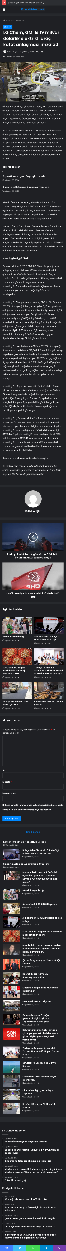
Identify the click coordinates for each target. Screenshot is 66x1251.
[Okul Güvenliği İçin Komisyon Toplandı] (11, 1094)
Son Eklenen (33, 831)
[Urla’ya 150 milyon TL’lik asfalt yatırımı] (17, 690)
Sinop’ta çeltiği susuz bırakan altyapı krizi (27, 2)
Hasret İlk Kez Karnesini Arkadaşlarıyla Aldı (35, 975)
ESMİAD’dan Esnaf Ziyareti (37, 1001)
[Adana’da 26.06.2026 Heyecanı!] (11, 908)
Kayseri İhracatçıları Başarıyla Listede (23, 176)
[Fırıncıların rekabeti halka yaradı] (49, 690)
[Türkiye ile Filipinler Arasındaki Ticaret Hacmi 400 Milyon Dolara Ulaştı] (49, 656)
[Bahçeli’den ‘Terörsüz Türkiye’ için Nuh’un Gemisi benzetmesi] (11, 854)
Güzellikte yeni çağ (13, 636)
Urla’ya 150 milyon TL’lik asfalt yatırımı (15, 703)
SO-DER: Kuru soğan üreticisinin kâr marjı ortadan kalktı (13, 670)
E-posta (7, 782)
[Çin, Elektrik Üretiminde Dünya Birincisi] (11, 1067)
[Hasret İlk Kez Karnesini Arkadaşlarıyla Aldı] (11, 978)
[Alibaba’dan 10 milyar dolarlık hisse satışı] (49, 625)
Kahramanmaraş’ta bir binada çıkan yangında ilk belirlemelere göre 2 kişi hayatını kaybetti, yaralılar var (40, 1034)
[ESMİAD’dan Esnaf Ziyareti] (11, 1005)
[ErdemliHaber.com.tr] (33, 9)
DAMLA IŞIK (12, 52)
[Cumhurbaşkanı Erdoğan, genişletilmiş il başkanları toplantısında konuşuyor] (11, 1019)
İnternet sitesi (9, 793)
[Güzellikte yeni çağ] (17, 625)
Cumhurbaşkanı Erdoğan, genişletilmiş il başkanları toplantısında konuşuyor (36, 1018)
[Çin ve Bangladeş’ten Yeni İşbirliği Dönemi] (11, 964)
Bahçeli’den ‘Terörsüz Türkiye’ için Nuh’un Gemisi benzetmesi (41, 852)
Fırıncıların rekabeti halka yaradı (48, 703)
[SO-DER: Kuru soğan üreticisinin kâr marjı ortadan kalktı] (17, 656)
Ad (4, 770)
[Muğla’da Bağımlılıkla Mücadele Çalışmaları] (11, 992)
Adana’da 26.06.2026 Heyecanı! (40, 904)
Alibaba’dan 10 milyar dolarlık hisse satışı (46, 638)
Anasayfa (9, 20)
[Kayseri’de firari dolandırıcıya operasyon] (11, 1081)
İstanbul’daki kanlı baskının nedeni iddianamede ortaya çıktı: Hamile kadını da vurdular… (41, 948)
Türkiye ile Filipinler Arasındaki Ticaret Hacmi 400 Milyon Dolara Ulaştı (48, 670)
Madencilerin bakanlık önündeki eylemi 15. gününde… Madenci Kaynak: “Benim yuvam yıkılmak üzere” (40, 877)
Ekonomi (20, 20)
